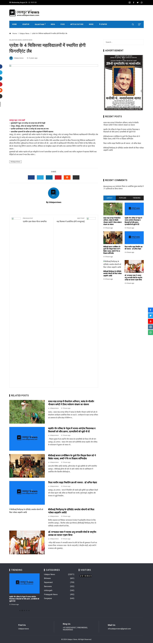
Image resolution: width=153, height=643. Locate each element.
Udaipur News (27, 40)
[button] (19, 610)
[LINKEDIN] (49, 177)
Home (14, 24)
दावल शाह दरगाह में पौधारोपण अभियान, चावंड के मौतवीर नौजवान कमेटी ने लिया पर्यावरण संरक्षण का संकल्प (121, 124)
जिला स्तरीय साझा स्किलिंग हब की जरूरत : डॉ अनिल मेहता (72, 482)
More (91, 24)
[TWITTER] (40, 177)
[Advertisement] (123, 166)
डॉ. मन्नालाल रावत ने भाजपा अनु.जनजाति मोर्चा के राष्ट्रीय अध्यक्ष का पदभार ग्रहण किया (133, 277)
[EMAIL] (76, 177)
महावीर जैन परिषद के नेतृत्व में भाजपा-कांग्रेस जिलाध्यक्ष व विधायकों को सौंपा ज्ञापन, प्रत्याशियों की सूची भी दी (121, 130)
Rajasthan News (15, 40)
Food (62, 24)
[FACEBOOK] (31, 177)
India (53, 24)
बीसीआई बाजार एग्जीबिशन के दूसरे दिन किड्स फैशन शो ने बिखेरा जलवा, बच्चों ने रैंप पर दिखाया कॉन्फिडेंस (121, 137)
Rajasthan (39, 24)
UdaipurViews (15, 162)
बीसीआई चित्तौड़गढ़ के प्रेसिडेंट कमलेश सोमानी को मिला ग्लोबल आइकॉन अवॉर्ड (112, 273)
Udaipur (25, 24)
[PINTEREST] (58, 177)
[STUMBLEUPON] (67, 177)
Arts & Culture (76, 24)
